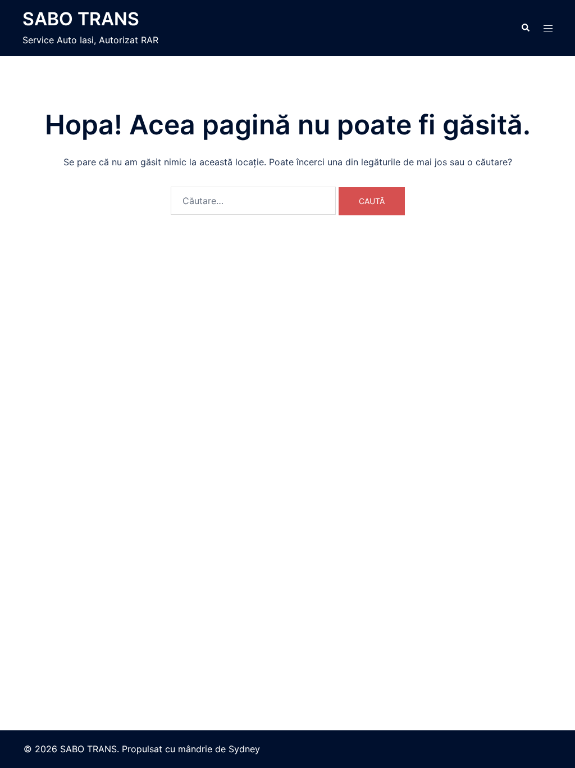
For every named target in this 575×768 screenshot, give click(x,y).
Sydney (244, 749)
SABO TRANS (80, 19)
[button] (525, 28)
